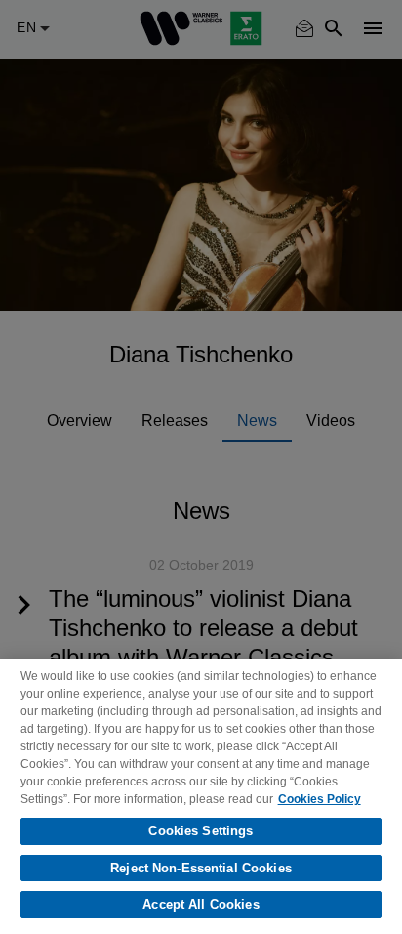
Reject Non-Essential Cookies (201, 868)
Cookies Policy (319, 799)
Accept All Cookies (200, 904)
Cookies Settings (200, 831)
